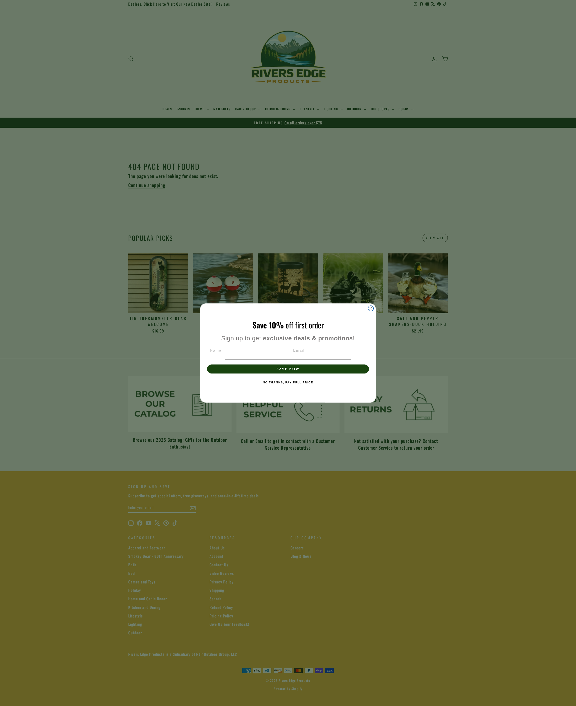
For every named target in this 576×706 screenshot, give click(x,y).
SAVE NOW (288, 369)
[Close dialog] (371, 308)
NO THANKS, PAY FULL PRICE (288, 382)
